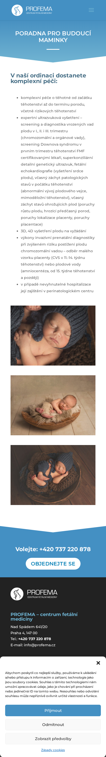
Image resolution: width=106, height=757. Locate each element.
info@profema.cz (39, 645)
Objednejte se (53, 564)
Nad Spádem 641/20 (29, 626)
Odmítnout (53, 724)
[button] (98, 662)
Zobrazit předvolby (53, 738)
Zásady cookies (53, 750)
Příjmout (53, 710)
